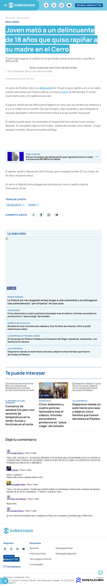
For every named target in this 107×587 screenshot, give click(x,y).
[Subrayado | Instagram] (61, 5)
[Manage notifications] (100, 572)
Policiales (10, 18)
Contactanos (13, 566)
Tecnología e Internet (40, 558)
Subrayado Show (64, 548)
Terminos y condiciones (14, 577)
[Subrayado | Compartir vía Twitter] (33, 215)
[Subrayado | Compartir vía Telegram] (56, 215)
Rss (28, 577)
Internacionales (38, 553)
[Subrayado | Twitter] (54, 5)
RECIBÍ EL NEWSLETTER (88, 5)
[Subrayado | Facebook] (46, 5)
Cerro (65, 92)
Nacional (34, 548)
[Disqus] (53, 483)
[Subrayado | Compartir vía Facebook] (41, 215)
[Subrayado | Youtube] (69, 5)
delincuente (23, 18)
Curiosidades (36, 564)
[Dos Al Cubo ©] (90, 582)
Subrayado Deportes (66, 553)
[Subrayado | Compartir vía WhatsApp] (48, 215)
